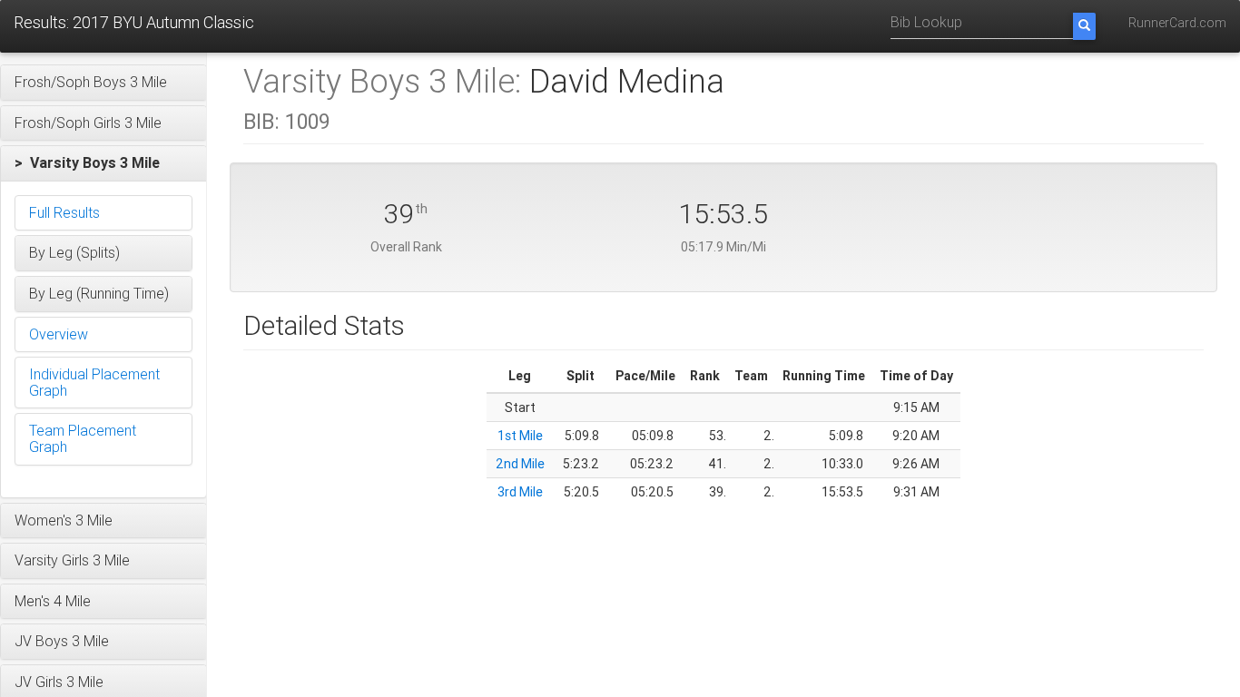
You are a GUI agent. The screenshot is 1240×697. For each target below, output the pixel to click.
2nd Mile (520, 464)
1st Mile (520, 435)
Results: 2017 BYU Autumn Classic (134, 22)
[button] (103, 82)
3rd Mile (520, 492)
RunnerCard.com (1177, 23)
